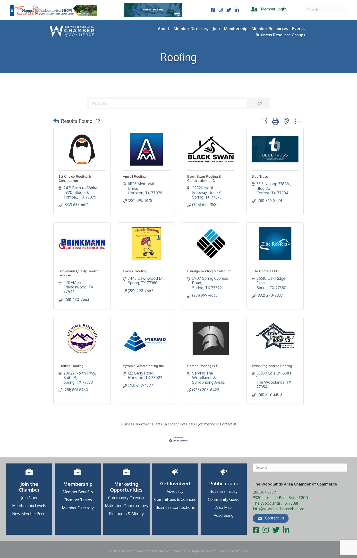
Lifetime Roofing (71, 366)
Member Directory (191, 28)
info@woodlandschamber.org (278, 508)
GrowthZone (239, 551)
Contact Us (228, 424)
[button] (56, 121)
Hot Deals (187, 424)
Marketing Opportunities (126, 505)
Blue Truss (260, 176)
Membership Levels (29, 505)
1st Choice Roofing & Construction (75, 179)
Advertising (223, 515)
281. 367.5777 (264, 492)
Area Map (223, 507)
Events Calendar (164, 424)
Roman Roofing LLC (203, 366)
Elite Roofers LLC (265, 271)
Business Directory (134, 424)
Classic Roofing (135, 271)
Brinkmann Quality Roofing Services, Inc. (79, 273)
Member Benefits (78, 491)
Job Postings (207, 424)
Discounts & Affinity (126, 513)
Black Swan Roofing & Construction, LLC (204, 179)
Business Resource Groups (280, 34)
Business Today (224, 491)
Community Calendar (126, 497)
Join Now (29, 497)
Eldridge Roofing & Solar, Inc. (209, 271)
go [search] (259, 103)
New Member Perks (29, 513)
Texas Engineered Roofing (272, 366)
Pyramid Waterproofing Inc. (144, 366)
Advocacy (175, 491)
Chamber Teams (78, 499)
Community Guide (223, 499)
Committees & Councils (175, 499)
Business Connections (175, 507)
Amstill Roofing (134, 176)
